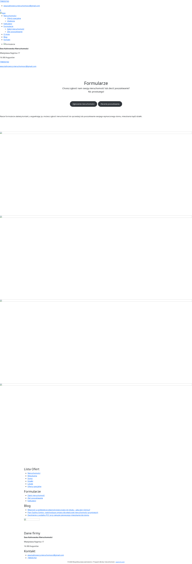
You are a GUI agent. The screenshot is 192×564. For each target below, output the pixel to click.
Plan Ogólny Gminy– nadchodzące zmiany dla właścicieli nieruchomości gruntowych (63, 512)
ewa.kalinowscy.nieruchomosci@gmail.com (22, 6)
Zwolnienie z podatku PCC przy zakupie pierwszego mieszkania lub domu (58, 515)
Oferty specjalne (14, 18)
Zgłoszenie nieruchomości (84, 104)
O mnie (7, 34)
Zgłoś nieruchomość (15, 29)
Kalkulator (8, 23)
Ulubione (11, 21)
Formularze (8, 26)
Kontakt (7, 39)
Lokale (30, 484)
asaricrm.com (120, 562)
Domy (30, 478)
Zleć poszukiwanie (14, 31)
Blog (5, 37)
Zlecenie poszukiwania (110, 104)
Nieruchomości (10, 16)
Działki (30, 481)
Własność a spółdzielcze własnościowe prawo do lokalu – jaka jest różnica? (59, 510)
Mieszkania (32, 476)
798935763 (4, 1)
